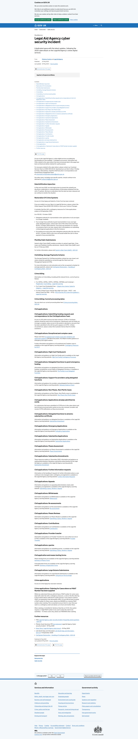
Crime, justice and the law (42, 709)
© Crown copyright (97, 734)
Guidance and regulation (89, 700)
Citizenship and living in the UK (43, 706)
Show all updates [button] (54, 641)
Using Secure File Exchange (63, 575)
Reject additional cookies (60, 19)
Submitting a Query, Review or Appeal (51, 488)
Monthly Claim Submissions (43, 88)
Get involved (85, 716)
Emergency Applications (62, 431)
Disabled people (39, 712)
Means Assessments (56, 451)
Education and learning (65, 693)
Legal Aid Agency (58, 59)
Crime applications (41, 144)
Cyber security (51, 29)
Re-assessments (54, 508)
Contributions (54, 528)
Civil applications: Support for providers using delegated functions (52, 107)
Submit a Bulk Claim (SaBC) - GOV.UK (66, 250)
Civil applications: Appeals (42, 126)
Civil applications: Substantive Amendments (47, 122)
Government (42, 29)
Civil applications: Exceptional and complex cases (48, 101)
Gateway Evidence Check (66, 385)
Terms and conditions (78, 725)
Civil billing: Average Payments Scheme (46, 90)
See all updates (54, 64)
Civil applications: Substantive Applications (47, 117)
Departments (86, 693)
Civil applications (40, 96)
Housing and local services (66, 703)
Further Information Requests (66, 476)
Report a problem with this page (93, 676)
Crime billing (39, 92)
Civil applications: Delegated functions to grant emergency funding (52, 105)
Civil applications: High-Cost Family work (46, 103)
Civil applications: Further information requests (48, 124)
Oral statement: (57, 624)
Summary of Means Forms (42, 560)
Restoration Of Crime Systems (43, 86)
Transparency (86, 709)
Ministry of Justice (47, 59)
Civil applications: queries (42, 138)
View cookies (74, 19)
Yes (53, 676)
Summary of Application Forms (49, 565)
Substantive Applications (62, 441)
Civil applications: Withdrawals (44, 128)
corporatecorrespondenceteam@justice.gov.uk (50, 174)
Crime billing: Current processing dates (46, 94)
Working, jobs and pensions (66, 716)
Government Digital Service (63, 728)
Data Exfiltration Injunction (43, 84)
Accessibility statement (57, 725)
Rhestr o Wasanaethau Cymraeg (43, 728)
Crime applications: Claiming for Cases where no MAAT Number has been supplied (56, 146)
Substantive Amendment (57, 421)
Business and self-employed (42, 700)
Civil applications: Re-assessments (44, 130)
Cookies (46, 725)
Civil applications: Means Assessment (45, 120)
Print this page (40, 154)
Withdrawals (53, 498)
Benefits (36, 693)
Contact (68, 725)
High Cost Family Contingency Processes (64, 357)
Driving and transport (40, 716)
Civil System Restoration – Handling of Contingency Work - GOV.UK (55, 635)
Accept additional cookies (43, 19)
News (83, 696)
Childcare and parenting (41, 703)
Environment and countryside (66, 700)
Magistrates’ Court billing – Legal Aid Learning (49, 284)
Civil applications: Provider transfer (45, 136)
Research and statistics (89, 703)
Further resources (40, 148)
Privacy (41, 725)
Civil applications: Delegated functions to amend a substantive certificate (54, 113)
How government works (89, 712)
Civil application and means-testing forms (46, 140)
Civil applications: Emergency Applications (46, 115)
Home (36, 29)
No (62, 676)
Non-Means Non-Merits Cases (66, 395)
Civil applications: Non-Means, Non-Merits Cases (48, 109)
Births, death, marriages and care (44, 696)
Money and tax (62, 706)
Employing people (63, 696)
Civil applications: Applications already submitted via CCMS (51, 111)
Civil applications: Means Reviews (44, 132)
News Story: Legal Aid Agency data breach (48, 628)
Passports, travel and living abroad (68, 709)
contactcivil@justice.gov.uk (49, 179)
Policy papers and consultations (91, 706)
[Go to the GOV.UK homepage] (40, 25)
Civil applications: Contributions (44, 134)
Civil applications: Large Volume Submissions (47, 142)
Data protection (38, 658)
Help (35, 725)
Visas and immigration (64, 712)
